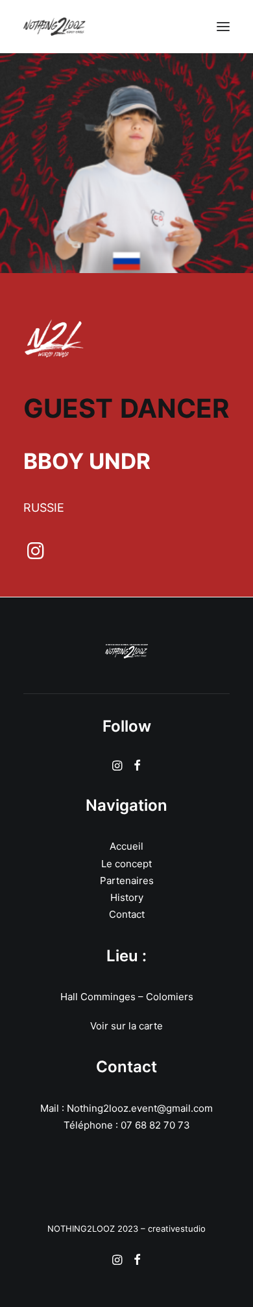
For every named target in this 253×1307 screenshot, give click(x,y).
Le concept (126, 863)
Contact (127, 914)
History (126, 897)
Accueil (126, 846)
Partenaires (127, 880)
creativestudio (177, 1228)
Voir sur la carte (126, 1026)
